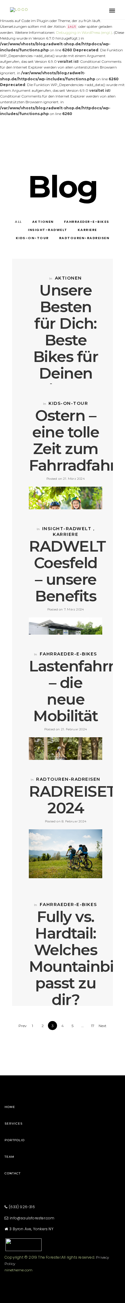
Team (9, 1157)
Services (13, 1123)
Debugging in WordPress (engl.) (84, 32)
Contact (13, 1173)
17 (92, 1025)
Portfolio (15, 1140)
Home (10, 1107)
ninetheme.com (18, 1270)
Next (102, 1025)
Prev (23, 1025)
